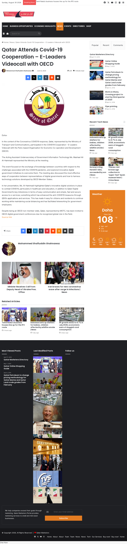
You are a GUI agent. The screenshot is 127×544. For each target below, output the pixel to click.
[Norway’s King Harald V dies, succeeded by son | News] (97, 161)
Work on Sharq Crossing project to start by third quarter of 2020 (115, 96)
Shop (88, 26)
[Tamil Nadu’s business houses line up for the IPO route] (14, 314)
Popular (95, 45)
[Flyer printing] (96, 109)
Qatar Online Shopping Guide (112, 62)
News (60, 26)
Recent (106, 45)
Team (67, 537)
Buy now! (106, 537)
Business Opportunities (21, 26)
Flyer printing (111, 106)
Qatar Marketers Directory (102, 54)
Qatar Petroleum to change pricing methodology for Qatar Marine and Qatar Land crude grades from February (115, 78)
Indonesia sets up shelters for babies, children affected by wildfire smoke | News (67, 1)
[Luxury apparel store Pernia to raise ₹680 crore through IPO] (47, 446)
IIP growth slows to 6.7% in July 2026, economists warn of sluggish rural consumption (71, 326)
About (55, 537)
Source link (7, 217)
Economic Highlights (44, 26)
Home (5, 26)
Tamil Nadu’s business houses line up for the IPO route (13, 325)
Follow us (69, 350)
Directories (79, 26)
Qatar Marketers (42, 533)
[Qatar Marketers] (18, 13)
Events (67, 26)
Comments (118, 45)
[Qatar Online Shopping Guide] (96, 64)
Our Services (97, 537)
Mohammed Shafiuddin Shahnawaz (19, 71)
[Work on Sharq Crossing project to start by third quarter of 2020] (96, 95)
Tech (89, 537)
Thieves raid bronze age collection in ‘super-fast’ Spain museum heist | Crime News (116, 173)
